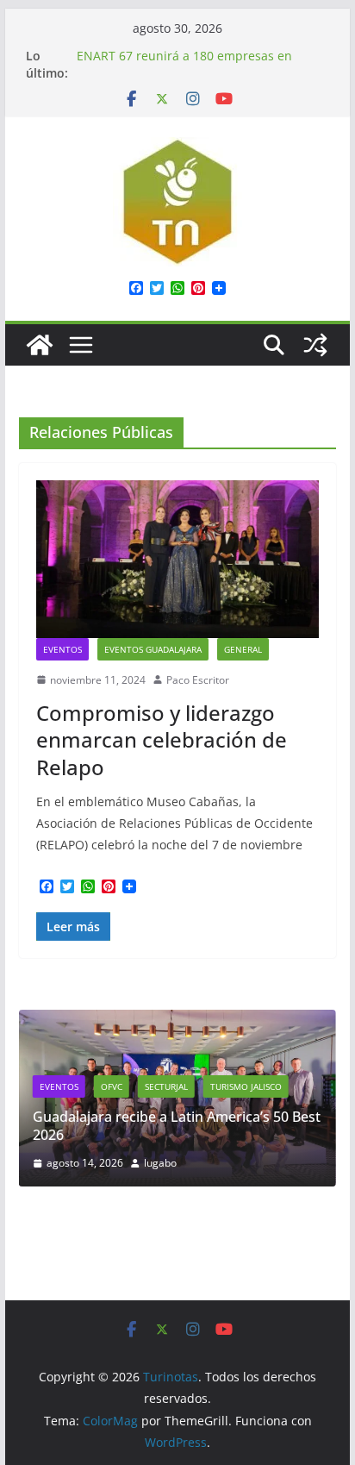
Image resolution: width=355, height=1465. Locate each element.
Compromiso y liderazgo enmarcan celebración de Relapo (161, 739)
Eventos (62, 649)
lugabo (160, 1162)
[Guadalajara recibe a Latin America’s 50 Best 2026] (177, 1020)
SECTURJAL (166, 1086)
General (243, 649)
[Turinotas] (39, 345)
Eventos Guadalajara (153, 649)
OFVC (111, 1086)
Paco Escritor (197, 680)
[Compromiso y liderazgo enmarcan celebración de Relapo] (177, 558)
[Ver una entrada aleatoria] (315, 345)
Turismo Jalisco (246, 1086)
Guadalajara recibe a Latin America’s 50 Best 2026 (177, 1125)
